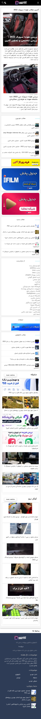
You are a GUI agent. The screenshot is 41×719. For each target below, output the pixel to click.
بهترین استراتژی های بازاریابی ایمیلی (24, 353)
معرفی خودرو (34, 94)
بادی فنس (18, 663)
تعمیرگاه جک (36, 300)
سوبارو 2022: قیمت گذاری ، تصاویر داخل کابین (21, 141)
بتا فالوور (37, 284)
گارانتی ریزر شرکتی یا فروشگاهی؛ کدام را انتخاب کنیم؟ (20, 238)
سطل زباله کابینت (27, 663)
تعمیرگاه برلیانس (16, 659)
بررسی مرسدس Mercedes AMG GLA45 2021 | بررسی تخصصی (21, 366)
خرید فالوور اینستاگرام (33, 303)
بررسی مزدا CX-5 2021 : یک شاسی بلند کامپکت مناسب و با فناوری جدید (20, 153)
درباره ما (21, 646)
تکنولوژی (17, 674)
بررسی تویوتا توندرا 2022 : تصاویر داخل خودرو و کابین (19, 147)
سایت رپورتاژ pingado (33, 275)
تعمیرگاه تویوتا (35, 305)
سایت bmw (36, 270)
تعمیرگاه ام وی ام (34, 296)
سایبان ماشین (35, 298)
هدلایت (37, 282)
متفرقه (35, 678)
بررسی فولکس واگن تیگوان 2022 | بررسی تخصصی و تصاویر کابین (22, 126)
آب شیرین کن (35, 307)
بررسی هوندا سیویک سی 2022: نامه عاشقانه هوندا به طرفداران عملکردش (23, 98)
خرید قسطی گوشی (34, 277)
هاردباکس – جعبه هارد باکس (30, 312)
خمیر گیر (25, 659)
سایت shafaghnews (33, 293)
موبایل (18, 678)
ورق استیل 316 (35, 310)
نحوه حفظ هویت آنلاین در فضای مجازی (23, 347)
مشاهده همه (10, 375)
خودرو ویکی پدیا (34, 266)
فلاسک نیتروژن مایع (33, 291)
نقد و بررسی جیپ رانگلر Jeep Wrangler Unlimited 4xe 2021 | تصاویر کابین (21, 134)
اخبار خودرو (33, 674)
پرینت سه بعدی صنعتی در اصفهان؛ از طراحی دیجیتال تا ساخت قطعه (21, 253)
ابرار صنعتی (36, 280)
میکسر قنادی (33, 659)
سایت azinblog (35, 268)
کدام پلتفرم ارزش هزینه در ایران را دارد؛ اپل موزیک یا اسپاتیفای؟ (22, 245)
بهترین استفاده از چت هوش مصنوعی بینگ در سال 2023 (19, 342)
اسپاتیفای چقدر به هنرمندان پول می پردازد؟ (22, 359)
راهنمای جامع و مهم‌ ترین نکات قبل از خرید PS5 (21, 226)
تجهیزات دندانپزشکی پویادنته (30, 289)
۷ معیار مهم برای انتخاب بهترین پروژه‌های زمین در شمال (19, 232)
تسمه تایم (36, 314)
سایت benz (36, 273)
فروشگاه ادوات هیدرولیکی (31, 286)
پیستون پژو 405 (27, 661)
